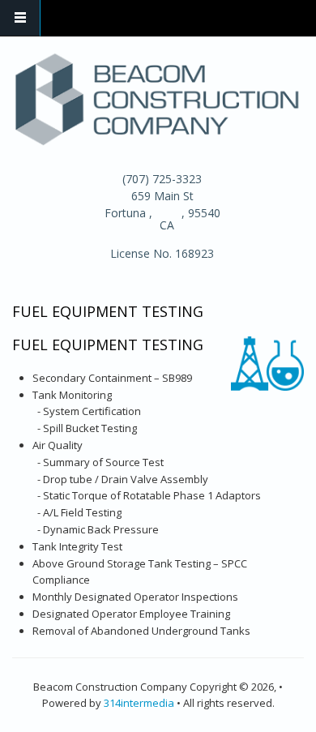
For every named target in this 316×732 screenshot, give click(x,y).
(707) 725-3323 (162, 178)
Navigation (20, 18)
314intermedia (139, 703)
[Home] (156, 98)
